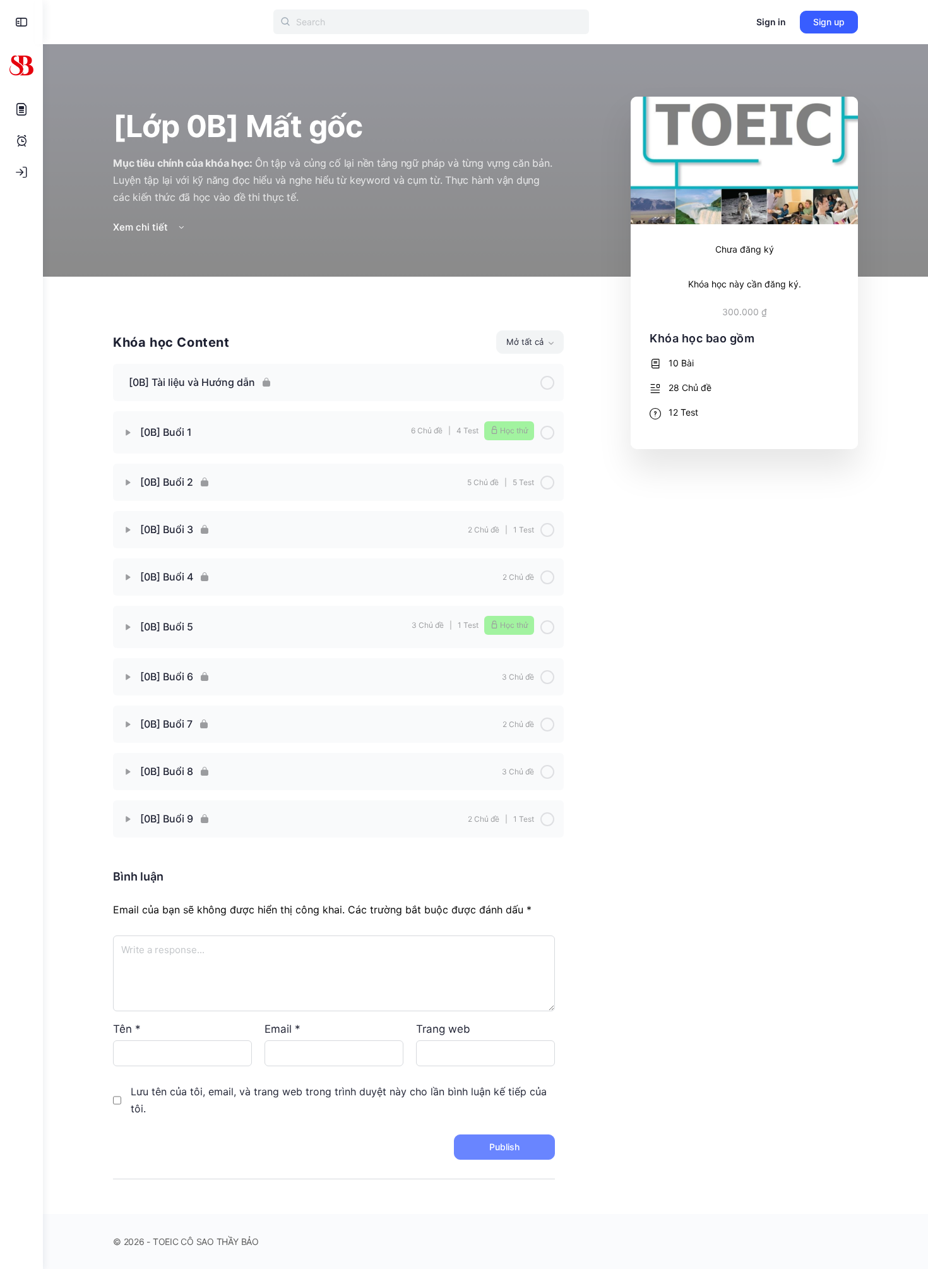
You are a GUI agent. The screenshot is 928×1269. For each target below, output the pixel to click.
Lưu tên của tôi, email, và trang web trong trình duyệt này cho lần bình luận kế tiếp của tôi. (339, 1100)
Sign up (829, 21)
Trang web (443, 1029)
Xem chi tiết (141, 227)
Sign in (771, 21)
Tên (127, 1029)
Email (282, 1029)
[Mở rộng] (128, 432)
